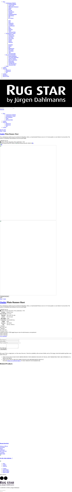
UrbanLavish (11, 35)
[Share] (2, 490)
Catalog (4, 67)
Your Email (3, 341)
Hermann (10, 29)
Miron (9, 28)
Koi (9, 27)
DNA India (10, 49)
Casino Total (11, 5)
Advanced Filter (12, 32)
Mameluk (10, 42)
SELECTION (6, 76)
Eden (9, 20)
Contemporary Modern (11, 3)
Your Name (3, 340)
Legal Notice (6, 469)
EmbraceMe (11, 61)
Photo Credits (6, 472)
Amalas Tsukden (12, 58)
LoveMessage (11, 25)
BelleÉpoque (11, 48)
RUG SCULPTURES (11, 54)
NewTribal (10, 37)
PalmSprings (11, 11)
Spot (9, 22)
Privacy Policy (6, 471)
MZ (9, 16)
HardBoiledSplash (12, 14)
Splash (9, 8)
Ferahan (10, 39)
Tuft (6, 72)
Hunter (10, 46)
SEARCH (5, 75)
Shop (4, 1)
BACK (2, 129)
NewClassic (11, 38)
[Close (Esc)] (0, 490)
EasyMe (10, 10)
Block (9, 9)
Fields (9, 30)
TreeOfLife (10, 51)
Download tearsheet (5, 296)
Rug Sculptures (9, 117)
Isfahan (10, 40)
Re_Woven (10, 18)
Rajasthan (10, 44)
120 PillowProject (12, 63)
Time (9, 52)
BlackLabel (11, 34)
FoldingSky (11, 23)
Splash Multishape (12, 56)
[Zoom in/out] (4, 490)
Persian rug (8, 71)
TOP (5, 129)
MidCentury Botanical (13, 6)
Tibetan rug (8, 70)
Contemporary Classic (10, 33)
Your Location (3, 342)
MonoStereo (11, 15)
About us (5, 68)
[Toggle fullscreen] (3, 490)
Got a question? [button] (3, 336)
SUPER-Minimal (12, 4)
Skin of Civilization (12, 59)
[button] (3, 333)
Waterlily (10, 13)
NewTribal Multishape (13, 57)
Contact (4, 73)
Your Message (3, 348)
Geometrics (11, 24)
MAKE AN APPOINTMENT (14, 360)
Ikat (9, 47)
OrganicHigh (11, 62)
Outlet (7, 66)
